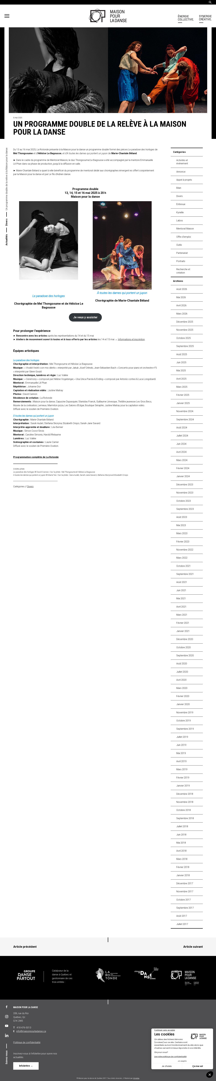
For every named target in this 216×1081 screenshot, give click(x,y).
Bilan (178, 187)
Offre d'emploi (183, 236)
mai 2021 (181, 598)
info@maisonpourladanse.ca (31, 1031)
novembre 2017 (184, 891)
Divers (6, 222)
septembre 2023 (185, 509)
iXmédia (136, 1078)
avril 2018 (181, 850)
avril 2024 (181, 452)
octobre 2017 (183, 899)
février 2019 (182, 777)
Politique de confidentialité (26, 1042)
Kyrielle (180, 212)
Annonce (180, 171)
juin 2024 (181, 443)
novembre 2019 (184, 712)
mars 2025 (181, 386)
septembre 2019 (185, 728)
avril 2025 (181, 378)
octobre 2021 (183, 566)
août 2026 (181, 289)
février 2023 (182, 541)
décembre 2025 (184, 321)
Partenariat (182, 253)
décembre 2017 (184, 883)
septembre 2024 (185, 419)
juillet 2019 (182, 737)
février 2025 (182, 395)
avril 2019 (181, 761)
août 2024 (181, 427)
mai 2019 (181, 753)
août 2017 (181, 916)
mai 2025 (181, 370)
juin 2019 (181, 745)
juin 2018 (181, 834)
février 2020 (182, 696)
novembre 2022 (184, 549)
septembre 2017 (185, 907)
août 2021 (181, 582)
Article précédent (25, 946)
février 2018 (182, 867)
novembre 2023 (184, 492)
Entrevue (180, 204)
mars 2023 (181, 533)
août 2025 (181, 354)
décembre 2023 (184, 484)
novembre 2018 (184, 802)
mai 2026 (181, 297)
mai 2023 (181, 525)
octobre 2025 (183, 338)
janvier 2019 (183, 785)
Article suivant (193, 946)
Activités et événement (182, 162)
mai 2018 (181, 842)
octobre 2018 (183, 810)
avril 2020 (181, 679)
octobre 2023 (183, 500)
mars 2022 (181, 557)
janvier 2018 (183, 875)
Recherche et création (183, 271)
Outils (179, 245)
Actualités (6, 239)
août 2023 (181, 517)
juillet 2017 (182, 924)
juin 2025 (181, 362)
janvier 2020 (183, 704)
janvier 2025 (183, 403)
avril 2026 (181, 305)
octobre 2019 (183, 720)
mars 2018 (181, 859)
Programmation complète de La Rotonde (36, 457)
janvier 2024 (183, 476)
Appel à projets (184, 179)
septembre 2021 (185, 574)
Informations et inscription (131, 339)
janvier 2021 (183, 631)
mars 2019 (181, 769)
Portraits (180, 261)
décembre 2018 (184, 794)
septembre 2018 (185, 818)
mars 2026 (181, 313)
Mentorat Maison (185, 228)
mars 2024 (181, 460)
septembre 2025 (185, 346)
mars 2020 (181, 688)
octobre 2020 (183, 647)
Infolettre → (26, 1065)
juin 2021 (181, 590)
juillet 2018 (182, 826)
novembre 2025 (184, 329)
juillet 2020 (182, 671)
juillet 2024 (182, 435)
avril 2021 (181, 606)
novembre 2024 (184, 411)
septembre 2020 (185, 655)
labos (179, 220)
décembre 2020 (184, 639)
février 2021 (182, 622)
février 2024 (182, 468)
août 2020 (181, 663)
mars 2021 (181, 614)
